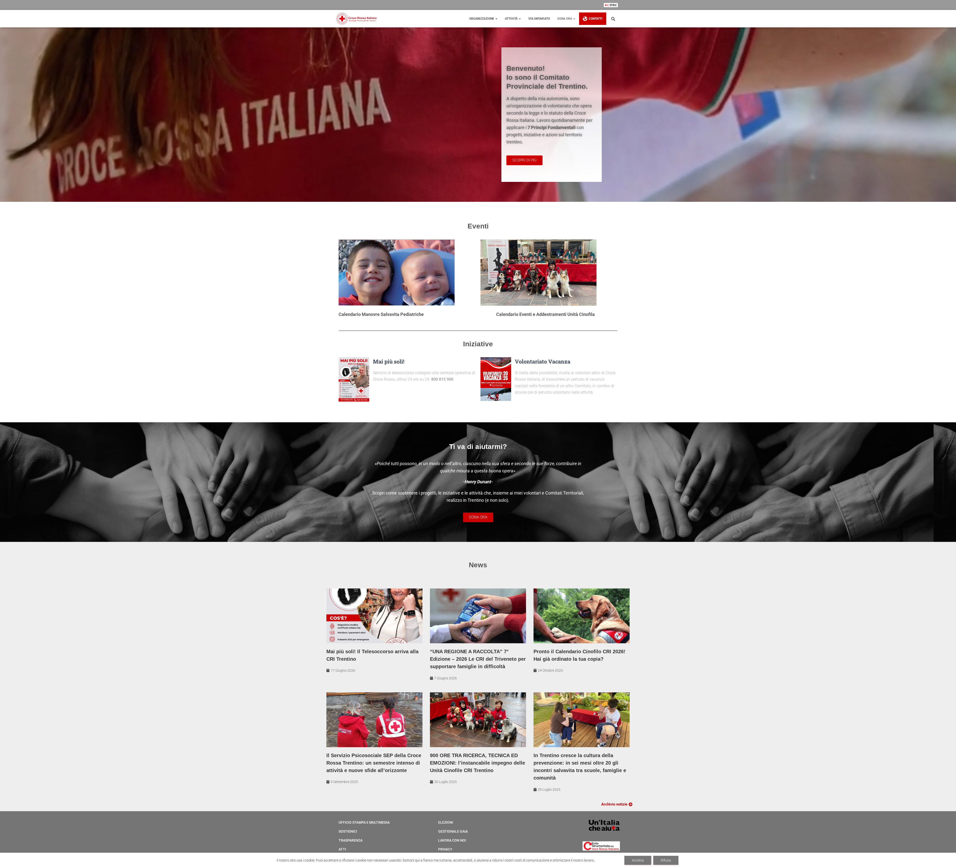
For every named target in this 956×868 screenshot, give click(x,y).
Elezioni (445, 822)
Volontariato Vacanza (542, 361)
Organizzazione (482, 18)
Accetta (638, 860)
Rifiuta (666, 860)
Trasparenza (350, 840)
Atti (342, 849)
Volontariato (539, 18)
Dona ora (565, 18)
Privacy (445, 849)
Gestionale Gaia (453, 831)
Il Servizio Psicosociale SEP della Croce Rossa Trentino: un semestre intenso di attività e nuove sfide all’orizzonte (373, 763)
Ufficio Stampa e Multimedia (364, 822)
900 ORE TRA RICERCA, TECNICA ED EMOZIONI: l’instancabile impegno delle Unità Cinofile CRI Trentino (477, 763)
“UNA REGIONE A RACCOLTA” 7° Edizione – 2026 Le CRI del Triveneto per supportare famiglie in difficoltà (478, 659)
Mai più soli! (388, 361)
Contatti (595, 18)
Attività (511, 18)
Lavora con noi (452, 840)
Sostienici (348, 831)
